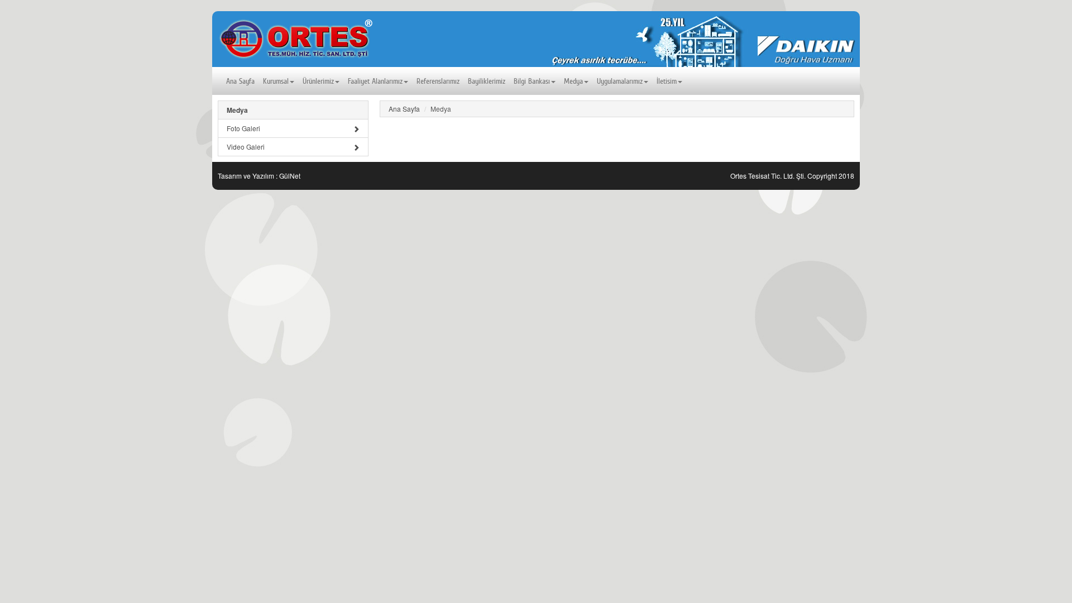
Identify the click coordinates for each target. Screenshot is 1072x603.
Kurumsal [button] (276, 80)
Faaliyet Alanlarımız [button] (375, 80)
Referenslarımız (438, 80)
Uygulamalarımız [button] (620, 80)
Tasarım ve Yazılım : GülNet (259, 175)
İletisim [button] (667, 80)
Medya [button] (573, 80)
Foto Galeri (243, 128)
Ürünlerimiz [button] (318, 80)
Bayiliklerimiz (486, 80)
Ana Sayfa (240, 80)
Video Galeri (246, 146)
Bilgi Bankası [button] (532, 80)
